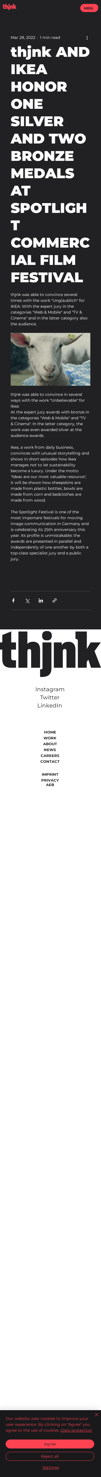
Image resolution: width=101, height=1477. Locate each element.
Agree (50, 1444)
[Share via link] (54, 600)
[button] (95, 7)
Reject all (50, 1456)
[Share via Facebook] (13, 600)
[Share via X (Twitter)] (27, 600)
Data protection (76, 1430)
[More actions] (87, 37)
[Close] (93, 1418)
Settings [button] (50, 1467)
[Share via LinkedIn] (40, 600)
